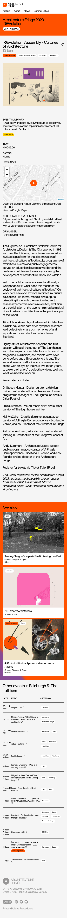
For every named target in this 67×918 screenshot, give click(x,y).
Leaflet (61, 199)
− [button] (7, 175)
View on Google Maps (15, 210)
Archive (6, 11)
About (17, 11)
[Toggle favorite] (62, 44)
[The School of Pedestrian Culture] (25, 862)
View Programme (11, 29)
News (27, 11)
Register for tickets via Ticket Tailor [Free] (29, 467)
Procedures (26, 908)
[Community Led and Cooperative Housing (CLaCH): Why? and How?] (25, 803)
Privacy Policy (10, 908)
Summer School (41, 11)
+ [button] (7, 170)
